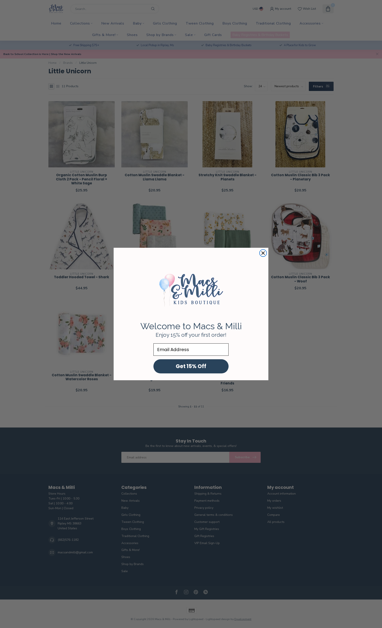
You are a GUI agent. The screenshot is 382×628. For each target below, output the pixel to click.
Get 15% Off (191, 366)
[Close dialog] (263, 253)
